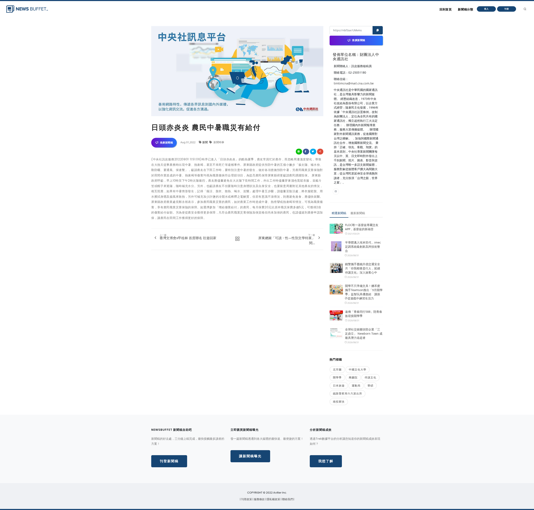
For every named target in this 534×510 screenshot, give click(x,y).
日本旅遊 (339, 385)
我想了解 (325, 461)
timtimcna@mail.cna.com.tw (354, 83)
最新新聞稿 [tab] (357, 213)
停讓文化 (370, 377)
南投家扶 (339, 401)
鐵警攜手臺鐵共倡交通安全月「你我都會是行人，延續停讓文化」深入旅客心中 (362, 268)
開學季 (337, 377)
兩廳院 (353, 377)
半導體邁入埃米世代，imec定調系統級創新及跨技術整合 (363, 246)
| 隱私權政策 (273, 499)
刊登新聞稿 (169, 461)
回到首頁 (446, 9)
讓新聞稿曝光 (250, 456)
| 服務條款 (259, 499)
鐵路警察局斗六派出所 (347, 393)
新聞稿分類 (465, 9)
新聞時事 (218, 142)
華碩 (370, 385)
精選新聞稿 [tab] (339, 213)
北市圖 (337, 369)
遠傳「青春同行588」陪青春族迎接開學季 (363, 314)
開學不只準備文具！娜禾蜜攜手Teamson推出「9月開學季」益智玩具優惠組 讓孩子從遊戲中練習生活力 (364, 292)
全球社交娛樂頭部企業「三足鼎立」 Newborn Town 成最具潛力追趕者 (363, 333)
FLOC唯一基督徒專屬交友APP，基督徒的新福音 (361, 227)
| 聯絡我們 (287, 499)
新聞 (205, 142)
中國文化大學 (357, 369)
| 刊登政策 (246, 499)
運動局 (356, 385)
